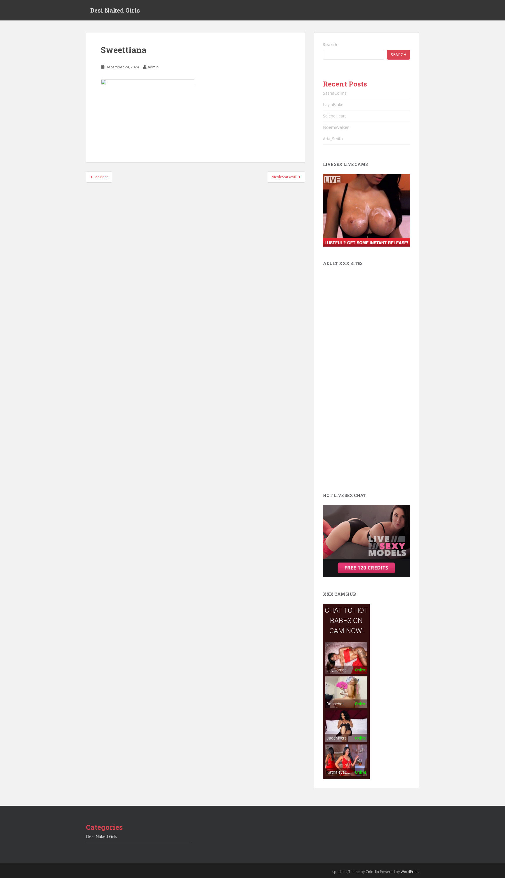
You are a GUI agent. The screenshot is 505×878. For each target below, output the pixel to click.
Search (330, 44)
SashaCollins (335, 93)
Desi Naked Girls (115, 10)
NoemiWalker (336, 127)
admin (153, 67)
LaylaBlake (333, 104)
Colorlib (372, 871)
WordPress (410, 871)
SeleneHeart (334, 116)
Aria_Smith (333, 138)
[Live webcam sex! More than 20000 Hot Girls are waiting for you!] (366, 210)
